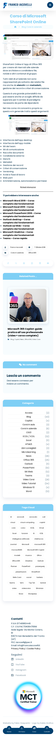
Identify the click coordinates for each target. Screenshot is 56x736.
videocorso (26, 588)
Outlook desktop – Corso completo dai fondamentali (18, 221)
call (43, 517)
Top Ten (32, 583)
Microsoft (25, 544)
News (22, 339)
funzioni (25, 533)
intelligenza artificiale (20, 539)
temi (22, 583)
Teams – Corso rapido (15, 238)
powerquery (40, 566)
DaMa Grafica (46, 723)
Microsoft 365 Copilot (35, 550)
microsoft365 (16, 550)
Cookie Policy (33, 648)
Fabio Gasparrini (22, 723)
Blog (12, 339)
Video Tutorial (29, 483)
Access (28, 412)
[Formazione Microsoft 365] (17, 5)
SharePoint (36, 572)
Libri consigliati (28, 448)
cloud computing (27, 522)
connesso (24, 380)
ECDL (32, 528)
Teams (28, 475)
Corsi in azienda (17, 253)
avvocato (33, 517)
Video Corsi (36, 339)
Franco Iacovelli (16, 247)
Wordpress (32, 594)
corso (23, 528)
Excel (28, 440)
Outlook (29, 463)
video (14, 588)
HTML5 (28, 444)
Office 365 (32, 253)
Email (41, 528)
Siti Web (29, 471)
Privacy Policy (18, 648)
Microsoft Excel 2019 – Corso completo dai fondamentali (18, 208)
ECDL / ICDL (29, 436)
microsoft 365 (39, 544)
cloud (12, 522)
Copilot (17, 339)
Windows (39, 588)
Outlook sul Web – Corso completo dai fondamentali (18, 227)
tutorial (43, 583)
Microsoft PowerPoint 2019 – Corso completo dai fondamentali (22, 215)
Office (39, 555)
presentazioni (21, 572)
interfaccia (39, 539)
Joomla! (13, 544)
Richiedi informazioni (28, 187)
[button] (50, 5)
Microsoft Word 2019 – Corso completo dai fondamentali (18, 202)
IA (34, 533)
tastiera (40, 577)
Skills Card (17, 577)
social (28, 577)
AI (11, 517)
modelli (17, 555)
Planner (14, 566)
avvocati (20, 517)
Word (29, 491)
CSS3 (28, 432)
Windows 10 (29, 487)
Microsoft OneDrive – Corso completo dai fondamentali (18, 234)
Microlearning (29, 452)
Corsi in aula (29, 424)
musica (28, 555)
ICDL (41, 533)
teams (12, 583)
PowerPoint (29, 467)
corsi (13, 528)
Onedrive (28, 561)
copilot (42, 522)
